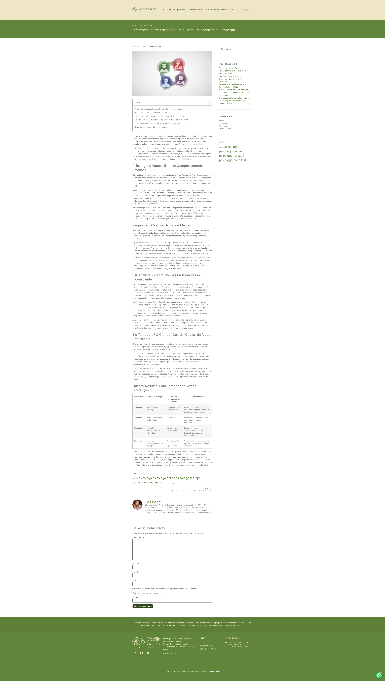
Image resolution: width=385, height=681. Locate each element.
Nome (135, 564)
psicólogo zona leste (146, 482)
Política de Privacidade (201, 671)
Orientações (224, 123)
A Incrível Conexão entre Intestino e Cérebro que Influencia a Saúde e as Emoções (234, 92)
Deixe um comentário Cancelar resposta (152, 127)
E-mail (135, 572)
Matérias (222, 121)
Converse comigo (219, 10)
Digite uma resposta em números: (146, 593)
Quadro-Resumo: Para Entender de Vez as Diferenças (157, 123)
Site (134, 580)
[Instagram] (135, 653)
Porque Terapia (179, 10)
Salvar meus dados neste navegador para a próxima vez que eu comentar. (165, 589)
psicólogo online (163, 478)
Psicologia (156, 46)
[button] (209, 102)
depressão (135, 478)
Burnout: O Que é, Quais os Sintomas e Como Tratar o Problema (230, 79)
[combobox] (234, 49)
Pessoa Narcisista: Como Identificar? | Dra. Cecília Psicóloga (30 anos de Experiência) (233, 71)
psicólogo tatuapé (188, 478)
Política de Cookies (214, 671)
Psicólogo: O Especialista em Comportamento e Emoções (159, 109)
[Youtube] (148, 653)
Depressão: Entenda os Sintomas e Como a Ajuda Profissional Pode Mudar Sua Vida (234, 100)
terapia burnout (175, 483)
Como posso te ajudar (199, 10)
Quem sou (167, 10)
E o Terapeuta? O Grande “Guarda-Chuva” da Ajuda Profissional (161, 120)
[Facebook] (141, 653)
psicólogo (145, 478)
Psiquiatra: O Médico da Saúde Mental (151, 113)
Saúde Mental (225, 129)
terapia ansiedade (166, 483)
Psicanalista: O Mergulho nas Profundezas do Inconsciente (159, 116)
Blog (231, 10)
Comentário (138, 538)
